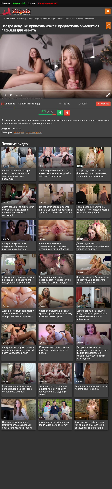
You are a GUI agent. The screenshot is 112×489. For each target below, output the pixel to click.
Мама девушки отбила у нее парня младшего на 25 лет (53, 423)
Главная (5, 3)
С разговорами (34, 132)
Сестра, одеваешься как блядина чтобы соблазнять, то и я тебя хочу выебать (91, 173)
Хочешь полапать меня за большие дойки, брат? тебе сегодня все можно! (17, 389)
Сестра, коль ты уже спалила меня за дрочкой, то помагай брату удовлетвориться (18, 350)
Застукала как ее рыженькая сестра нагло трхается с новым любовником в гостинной (18, 211)
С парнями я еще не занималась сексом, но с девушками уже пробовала (54, 246)
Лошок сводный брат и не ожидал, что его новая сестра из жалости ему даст (92, 210)
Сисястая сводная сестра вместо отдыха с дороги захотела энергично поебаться (16, 174)
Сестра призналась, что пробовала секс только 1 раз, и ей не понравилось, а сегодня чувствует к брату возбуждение (92, 353)
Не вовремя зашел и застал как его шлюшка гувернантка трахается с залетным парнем (55, 210)
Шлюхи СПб (19, 3)
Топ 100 (31, 3)
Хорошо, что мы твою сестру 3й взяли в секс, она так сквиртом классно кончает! (18, 313)
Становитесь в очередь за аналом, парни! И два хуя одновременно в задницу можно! (52, 390)
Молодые (19, 132)
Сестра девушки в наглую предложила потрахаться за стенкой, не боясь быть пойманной (91, 315)
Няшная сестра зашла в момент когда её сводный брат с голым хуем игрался (17, 425)
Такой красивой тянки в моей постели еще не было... (91, 387)
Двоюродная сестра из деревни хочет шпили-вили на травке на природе (92, 246)
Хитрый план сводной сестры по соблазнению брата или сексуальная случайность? (18, 280)
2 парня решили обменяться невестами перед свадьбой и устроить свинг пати (55, 173)
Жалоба (105, 103)
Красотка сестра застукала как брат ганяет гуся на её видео (54, 350)
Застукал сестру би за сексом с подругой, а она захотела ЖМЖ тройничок (92, 280)
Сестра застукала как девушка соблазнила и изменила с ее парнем (14, 246)
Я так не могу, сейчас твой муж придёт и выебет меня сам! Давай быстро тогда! (89, 425)
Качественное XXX (47, 3)
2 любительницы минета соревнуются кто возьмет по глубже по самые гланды (55, 280)
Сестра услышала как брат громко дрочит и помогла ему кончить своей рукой (55, 313)
